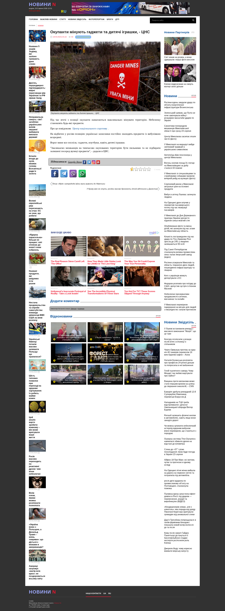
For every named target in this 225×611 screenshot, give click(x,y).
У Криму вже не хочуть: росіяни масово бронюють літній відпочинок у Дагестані (122, 189)
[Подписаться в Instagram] (94, 162)
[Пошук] (193, 20)
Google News (75, 161)
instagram (81, 308)
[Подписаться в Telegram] (89, 162)
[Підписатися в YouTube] (98, 162)
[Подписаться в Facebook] (85, 162)
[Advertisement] (105, 209)
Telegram (73, 308)
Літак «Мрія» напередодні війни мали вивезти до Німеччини (78, 184)
